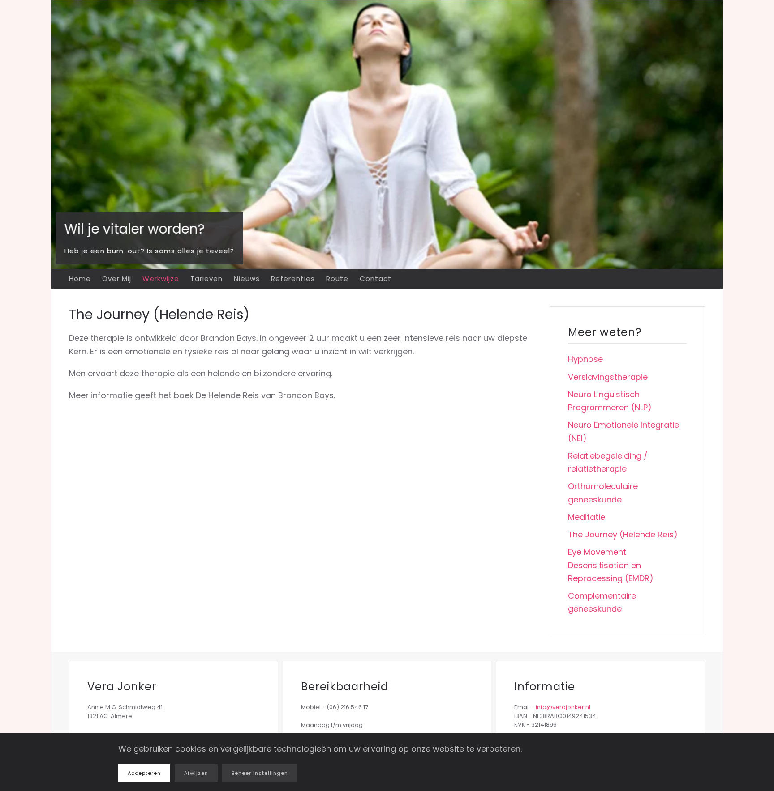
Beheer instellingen (260, 773)
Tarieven (206, 278)
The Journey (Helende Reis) (623, 534)
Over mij (116, 278)
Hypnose (585, 359)
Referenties (293, 278)
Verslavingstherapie (608, 377)
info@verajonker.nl (563, 707)
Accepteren (144, 773)
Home (80, 278)
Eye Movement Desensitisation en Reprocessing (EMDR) (611, 565)
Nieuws (247, 278)
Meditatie (586, 517)
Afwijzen (196, 773)
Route (337, 278)
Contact (375, 278)
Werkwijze (160, 278)
